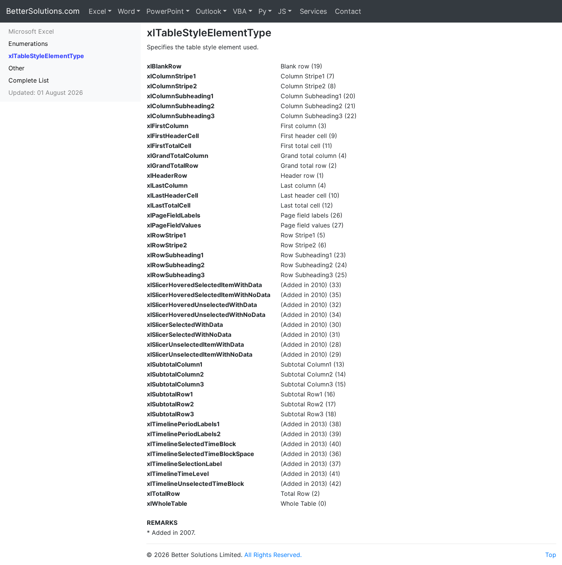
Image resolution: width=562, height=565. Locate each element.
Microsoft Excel (31, 31)
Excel (97, 11)
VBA (240, 11)
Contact (347, 11)
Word (126, 11)
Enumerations (28, 43)
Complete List (28, 80)
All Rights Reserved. (273, 555)
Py (262, 11)
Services (312, 11)
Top (550, 555)
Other (16, 68)
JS (282, 11)
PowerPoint (165, 11)
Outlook (208, 11)
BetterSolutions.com (43, 11)
